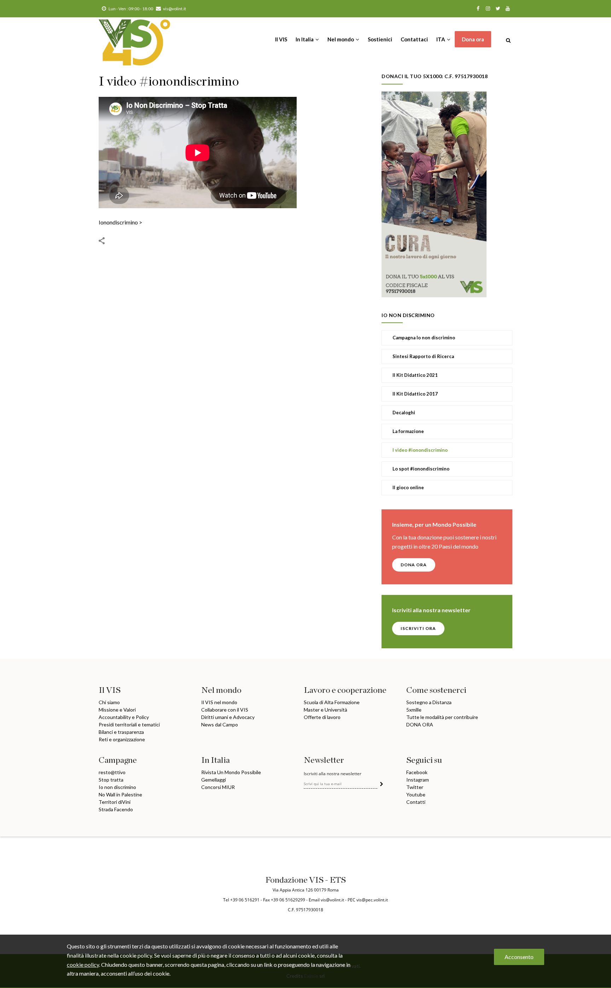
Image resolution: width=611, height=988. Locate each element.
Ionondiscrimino (118, 222)
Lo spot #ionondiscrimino (420, 469)
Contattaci (414, 39)
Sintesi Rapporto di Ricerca (423, 356)
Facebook (416, 772)
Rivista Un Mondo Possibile (231, 772)
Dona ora (473, 39)
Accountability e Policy (124, 717)
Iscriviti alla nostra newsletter (332, 774)
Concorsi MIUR (218, 787)
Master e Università (325, 710)
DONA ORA (414, 564)
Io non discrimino (117, 787)
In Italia (305, 39)
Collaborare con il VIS (224, 710)
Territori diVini (114, 802)
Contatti (415, 802)
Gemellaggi (213, 780)
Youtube (415, 794)
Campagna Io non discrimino (423, 337)
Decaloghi (403, 412)
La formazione (408, 431)
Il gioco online (408, 487)
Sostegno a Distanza (429, 702)
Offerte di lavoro (322, 717)
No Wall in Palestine (120, 794)
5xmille (413, 710)
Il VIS (281, 39)
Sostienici (380, 39)
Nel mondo (341, 39)
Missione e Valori (117, 710)
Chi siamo (109, 702)
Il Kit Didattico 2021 (415, 375)
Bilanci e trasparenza (121, 732)
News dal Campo (219, 724)
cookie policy (83, 964)
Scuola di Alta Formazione (332, 702)
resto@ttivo (112, 772)
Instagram (417, 780)
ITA (441, 39)
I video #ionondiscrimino (420, 450)
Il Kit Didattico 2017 (415, 394)
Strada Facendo (116, 809)
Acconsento (519, 956)
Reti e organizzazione (122, 739)
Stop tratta (111, 780)
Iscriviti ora (418, 628)
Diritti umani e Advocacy (228, 717)
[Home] (134, 38)
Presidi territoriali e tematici (129, 724)
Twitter (414, 787)
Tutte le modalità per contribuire (442, 717)
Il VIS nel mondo (219, 702)
